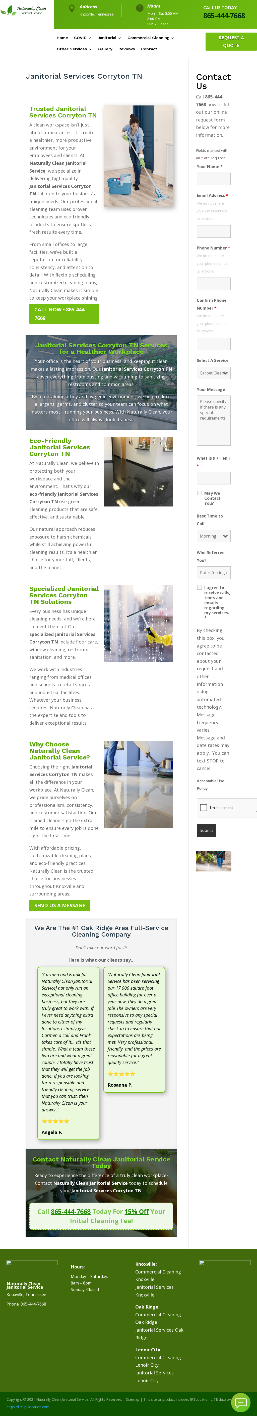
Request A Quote (231, 41)
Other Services (72, 49)
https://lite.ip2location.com (28, 1406)
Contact (149, 49)
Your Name (210, 166)
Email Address (212, 195)
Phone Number (213, 248)
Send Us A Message (59, 905)
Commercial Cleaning (148, 38)
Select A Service (213, 360)
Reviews (126, 49)
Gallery (105, 49)
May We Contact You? (212, 498)
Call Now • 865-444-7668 (60, 313)
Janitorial (107, 38)
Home (62, 38)
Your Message (211, 389)
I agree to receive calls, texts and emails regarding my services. (217, 602)
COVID (80, 38)
